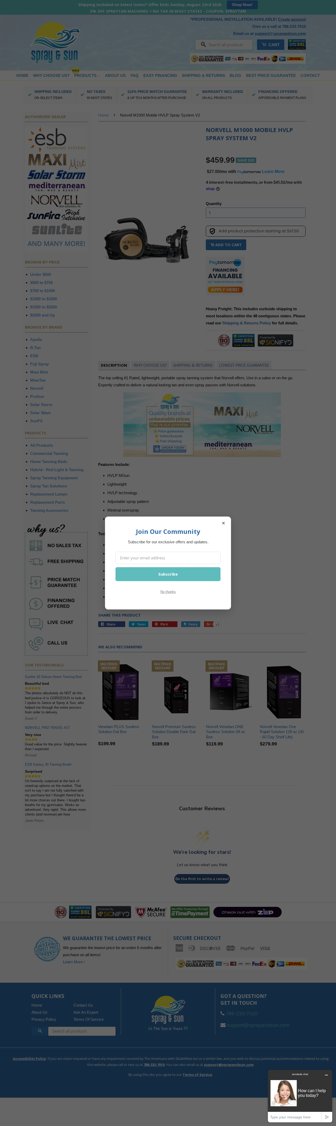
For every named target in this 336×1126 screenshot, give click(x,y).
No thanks (168, 592)
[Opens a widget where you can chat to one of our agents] (300, 1096)
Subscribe (168, 574)
